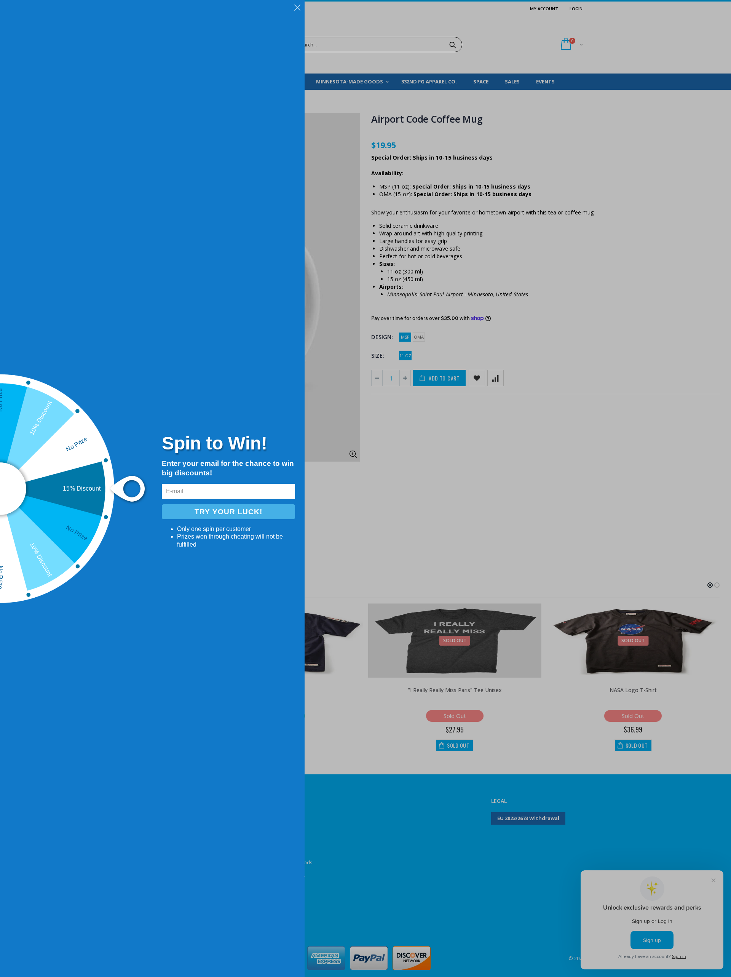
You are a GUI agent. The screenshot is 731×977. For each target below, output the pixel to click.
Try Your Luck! (228, 512)
